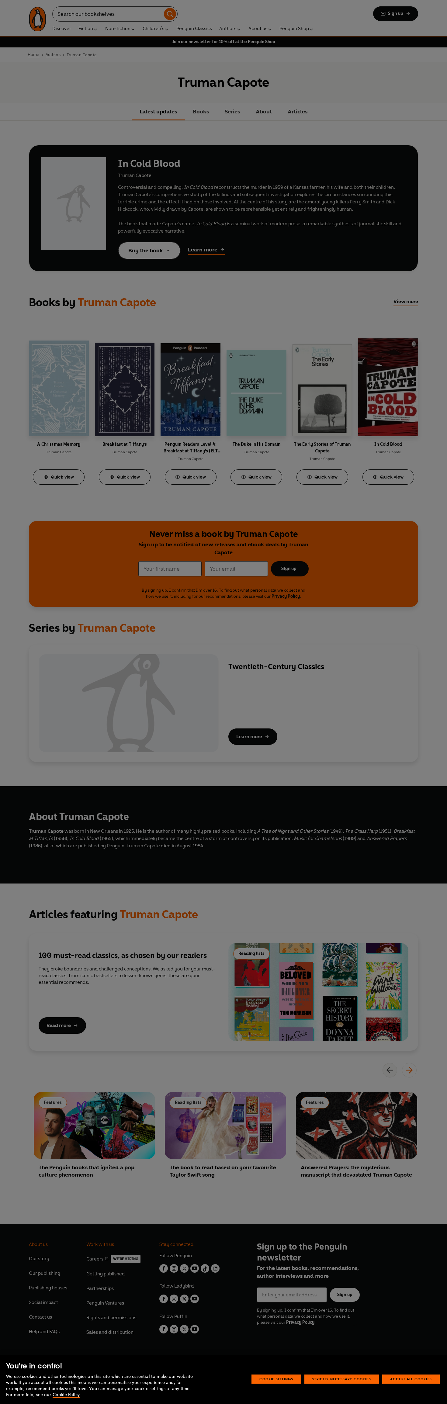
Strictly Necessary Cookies (341, 1379)
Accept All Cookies (411, 1379)
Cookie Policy (66, 1394)
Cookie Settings (276, 1379)
